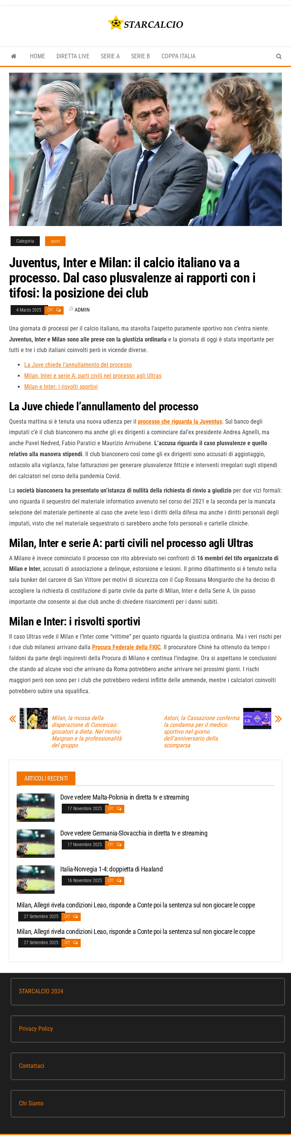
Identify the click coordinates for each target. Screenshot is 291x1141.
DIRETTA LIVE (72, 56)
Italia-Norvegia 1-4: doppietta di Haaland (111, 869)
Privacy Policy (36, 1028)
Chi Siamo (31, 1103)
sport (55, 241)
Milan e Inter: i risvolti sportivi (61, 386)
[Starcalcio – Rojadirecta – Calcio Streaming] (13, 56)
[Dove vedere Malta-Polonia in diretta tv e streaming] (36, 807)
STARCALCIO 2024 (41, 991)
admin (82, 310)
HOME (37, 56)
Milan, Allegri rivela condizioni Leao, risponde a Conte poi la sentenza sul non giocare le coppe (136, 905)
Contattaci (31, 1065)
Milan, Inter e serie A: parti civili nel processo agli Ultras (92, 375)
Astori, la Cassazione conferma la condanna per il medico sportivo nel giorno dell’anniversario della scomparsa (201, 732)
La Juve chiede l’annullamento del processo (78, 364)
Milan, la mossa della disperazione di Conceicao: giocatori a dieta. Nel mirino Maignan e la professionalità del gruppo (87, 732)
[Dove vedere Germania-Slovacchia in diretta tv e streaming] (36, 843)
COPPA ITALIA (178, 56)
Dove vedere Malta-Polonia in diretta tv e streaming (124, 797)
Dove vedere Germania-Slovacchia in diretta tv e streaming (133, 833)
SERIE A (110, 56)
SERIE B (140, 56)
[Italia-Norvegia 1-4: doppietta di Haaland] (36, 879)
